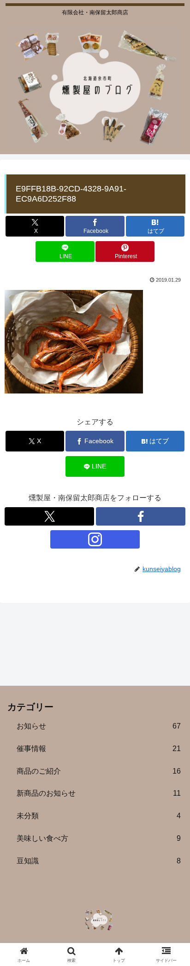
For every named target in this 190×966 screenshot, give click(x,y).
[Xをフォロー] (49, 516)
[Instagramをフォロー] (95, 539)
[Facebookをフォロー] (140, 516)
